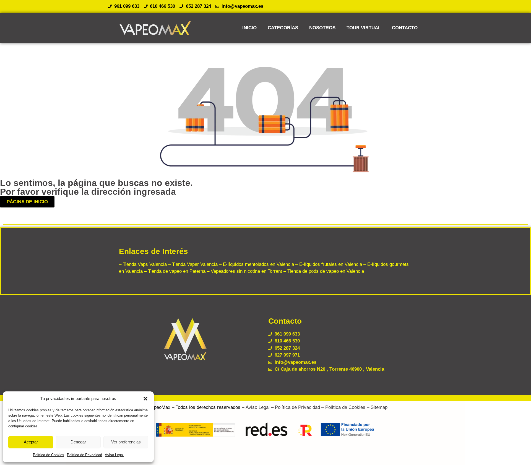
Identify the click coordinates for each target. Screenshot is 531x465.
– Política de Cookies (342, 407)
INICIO (249, 27)
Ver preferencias (126, 442)
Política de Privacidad (84, 455)
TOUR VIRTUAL (364, 27)
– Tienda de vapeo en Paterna (174, 271)
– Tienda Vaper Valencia (192, 264)
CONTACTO (405, 27)
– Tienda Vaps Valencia (143, 264)
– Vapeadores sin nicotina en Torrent (243, 271)
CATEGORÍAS (283, 27)
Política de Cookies (48, 455)
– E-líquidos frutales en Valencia (328, 264)
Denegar (78, 442)
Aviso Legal (114, 455)
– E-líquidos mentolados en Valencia (256, 264)
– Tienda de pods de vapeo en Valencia (323, 271)
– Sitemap (376, 407)
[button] (145, 398)
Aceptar (31, 442)
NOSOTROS (322, 27)
